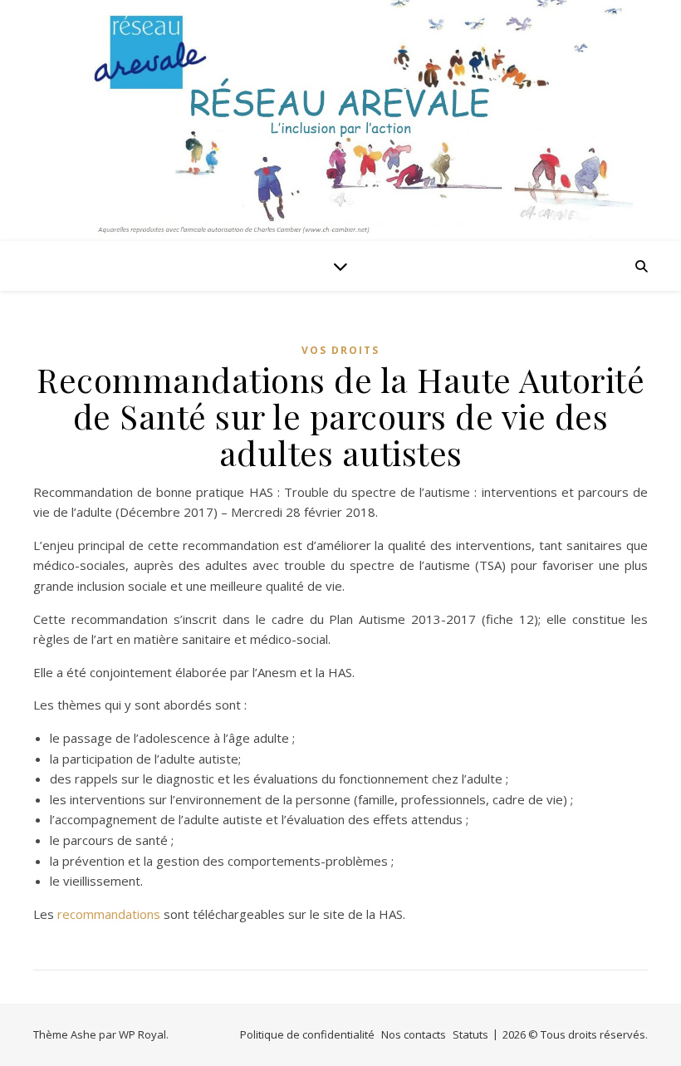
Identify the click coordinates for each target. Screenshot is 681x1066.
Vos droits (340, 350)
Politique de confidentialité (307, 1034)
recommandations (108, 914)
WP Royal (142, 1034)
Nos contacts (413, 1034)
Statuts (470, 1034)
